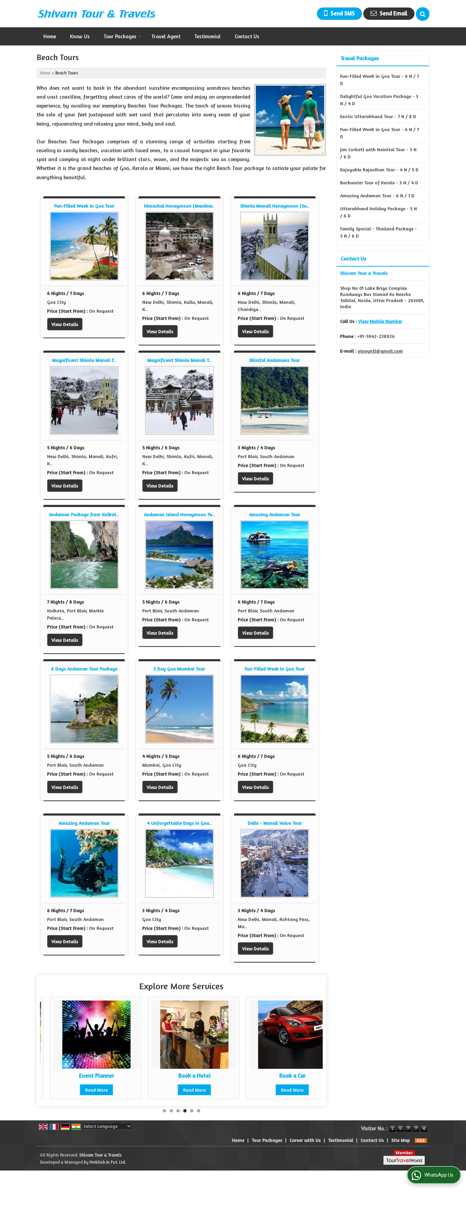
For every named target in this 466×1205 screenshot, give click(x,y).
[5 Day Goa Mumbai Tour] (179, 709)
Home (49, 36)
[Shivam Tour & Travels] (97, 14)
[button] (380, 321)
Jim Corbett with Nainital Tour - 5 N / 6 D (378, 152)
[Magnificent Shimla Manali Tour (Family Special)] (84, 400)
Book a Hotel (184, 1075)
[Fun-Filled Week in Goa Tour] (84, 246)
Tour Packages (120, 36)
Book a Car (282, 1075)
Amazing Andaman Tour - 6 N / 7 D (377, 195)
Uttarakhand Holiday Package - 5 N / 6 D (378, 211)
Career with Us (305, 1140)
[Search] (422, 14)
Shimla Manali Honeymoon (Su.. (274, 206)
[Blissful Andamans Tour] (275, 400)
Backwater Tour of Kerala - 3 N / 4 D (379, 182)
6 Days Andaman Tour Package (84, 668)
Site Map (400, 1140)
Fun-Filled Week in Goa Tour (84, 206)
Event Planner (86, 1075)
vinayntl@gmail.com (380, 351)
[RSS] (421, 1140)
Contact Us (247, 36)
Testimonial (207, 36)
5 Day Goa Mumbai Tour (179, 668)
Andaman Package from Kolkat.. (84, 514)
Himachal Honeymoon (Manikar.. (179, 206)
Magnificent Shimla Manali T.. (84, 360)
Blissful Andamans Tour (275, 360)
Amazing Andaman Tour (274, 514)
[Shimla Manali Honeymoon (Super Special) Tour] (275, 246)
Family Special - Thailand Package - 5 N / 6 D (378, 232)
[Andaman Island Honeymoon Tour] (179, 555)
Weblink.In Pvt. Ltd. (107, 1162)
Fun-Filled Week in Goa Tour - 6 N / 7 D (379, 79)
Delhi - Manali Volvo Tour (275, 823)
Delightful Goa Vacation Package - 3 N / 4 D (379, 99)
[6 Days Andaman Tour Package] (84, 709)
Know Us (80, 36)
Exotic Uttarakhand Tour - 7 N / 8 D (378, 116)
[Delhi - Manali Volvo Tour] (275, 863)
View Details (65, 324)
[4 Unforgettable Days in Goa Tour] (179, 863)
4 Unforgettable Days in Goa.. (179, 823)
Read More (86, 1090)
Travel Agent (165, 36)
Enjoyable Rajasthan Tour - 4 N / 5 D (379, 169)
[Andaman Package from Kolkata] (84, 555)
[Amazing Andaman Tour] (275, 555)
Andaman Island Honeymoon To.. (179, 514)
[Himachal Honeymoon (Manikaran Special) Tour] (179, 246)
